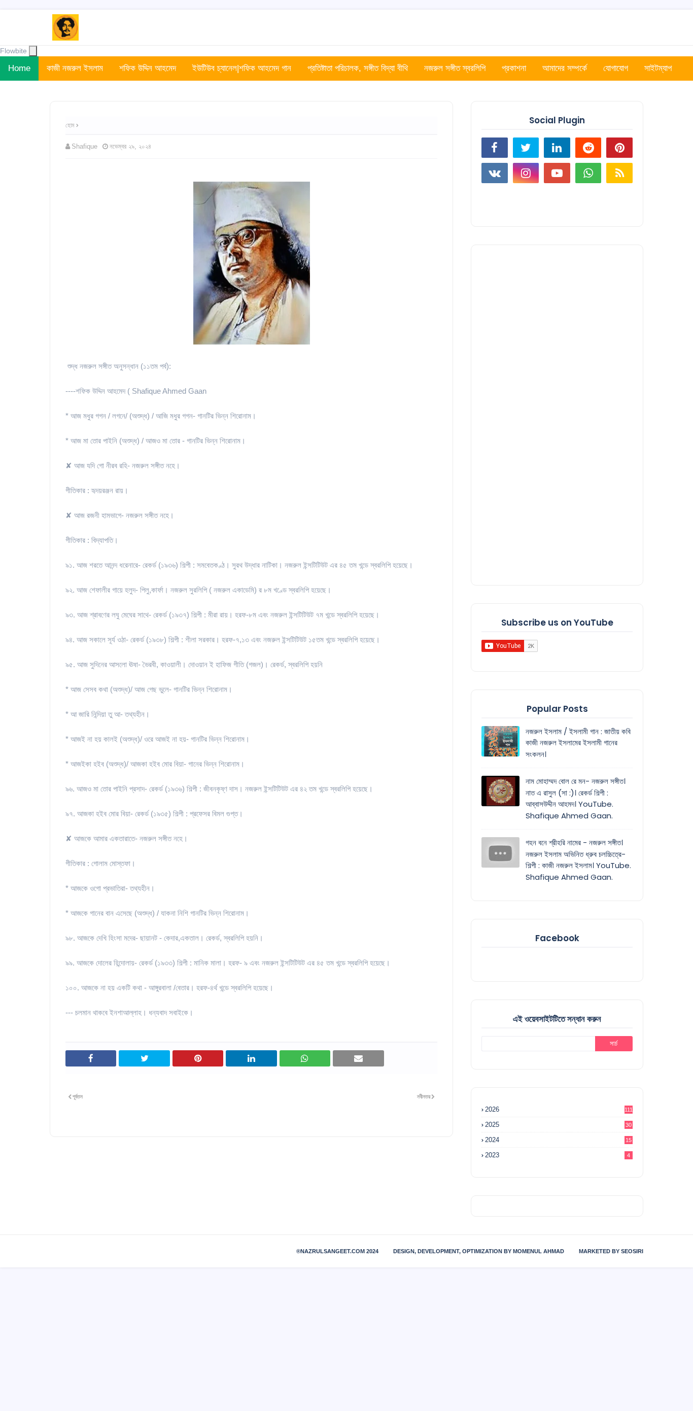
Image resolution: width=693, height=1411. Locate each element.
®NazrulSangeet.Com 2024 (337, 1251)
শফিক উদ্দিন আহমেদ (147, 68)
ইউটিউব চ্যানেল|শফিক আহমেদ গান (241, 68)
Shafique (84, 146)
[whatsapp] (588, 173)
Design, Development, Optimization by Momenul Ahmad (478, 1251)
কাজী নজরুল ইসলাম (75, 68)
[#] (494, 198)
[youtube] (557, 173)
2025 (558, 1124)
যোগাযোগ (615, 68)
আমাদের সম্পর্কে (564, 68)
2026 (559, 1109)
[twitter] (526, 147)
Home (19, 68)
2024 (558, 1140)
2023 (557, 1155)
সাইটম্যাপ (658, 68)
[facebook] (494, 147)
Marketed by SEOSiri (611, 1251)
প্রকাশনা (514, 68)
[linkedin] (557, 147)
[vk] (494, 173)
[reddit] (588, 147)
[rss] (619, 173)
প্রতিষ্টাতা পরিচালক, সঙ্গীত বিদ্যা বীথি (357, 68)
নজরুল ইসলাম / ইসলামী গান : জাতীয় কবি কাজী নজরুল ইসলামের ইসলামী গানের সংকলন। (578, 743)
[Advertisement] (557, 415)
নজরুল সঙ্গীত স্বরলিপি (455, 68)
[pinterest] (619, 147)
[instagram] (526, 173)
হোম (70, 125)
